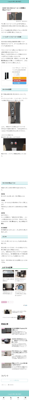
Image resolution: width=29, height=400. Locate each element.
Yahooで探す (17, 83)
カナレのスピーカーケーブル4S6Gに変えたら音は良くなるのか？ (20, 293)
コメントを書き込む (14, 380)
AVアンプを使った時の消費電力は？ (8, 280)
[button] (26, 263)
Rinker (18, 73)
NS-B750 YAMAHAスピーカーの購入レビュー (20, 280)
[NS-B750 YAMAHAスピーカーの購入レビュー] (20, 274)
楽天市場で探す (17, 80)
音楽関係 (4, 302)
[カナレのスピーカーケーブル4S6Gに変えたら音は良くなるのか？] (20, 287)
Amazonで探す (17, 78)
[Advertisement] (14, 169)
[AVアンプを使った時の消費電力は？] (8, 274)
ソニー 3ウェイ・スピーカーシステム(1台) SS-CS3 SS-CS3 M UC (19, 70)
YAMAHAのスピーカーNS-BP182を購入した (8, 292)
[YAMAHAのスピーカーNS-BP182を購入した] (8, 287)
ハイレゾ (11, 302)
